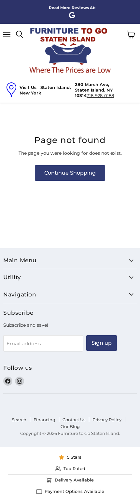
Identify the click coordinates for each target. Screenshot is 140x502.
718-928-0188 (100, 95)
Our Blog (70, 426)
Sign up (101, 343)
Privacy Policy (106, 419)
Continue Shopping (70, 173)
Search (19, 419)
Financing (44, 419)
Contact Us (74, 419)
